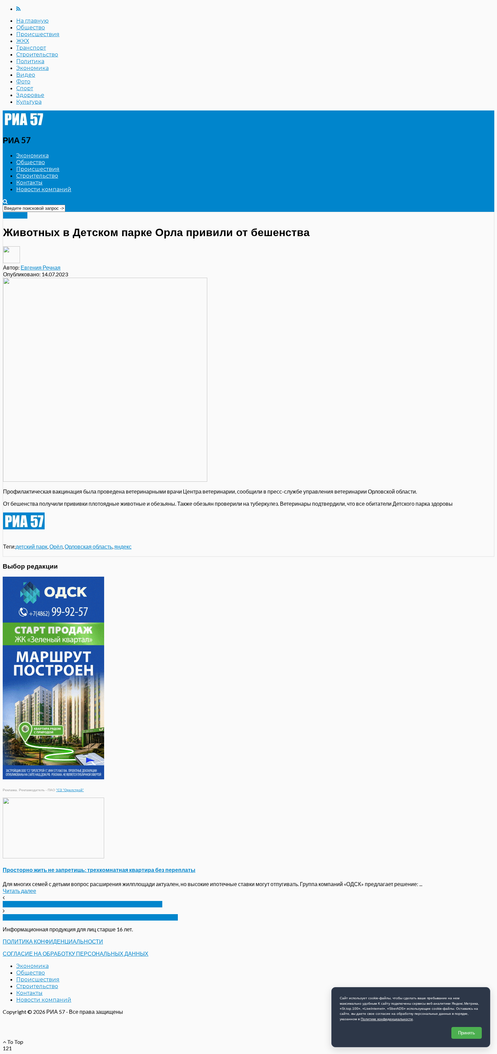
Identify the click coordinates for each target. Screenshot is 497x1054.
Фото (23, 81)
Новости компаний (43, 189)
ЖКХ (22, 41)
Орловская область (88, 546)
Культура (29, 102)
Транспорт (31, 48)
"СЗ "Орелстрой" (70, 790)
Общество (30, 27)
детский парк (31, 546)
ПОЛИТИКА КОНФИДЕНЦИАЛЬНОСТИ (53, 941)
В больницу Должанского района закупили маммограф (82, 904)
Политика (30, 61)
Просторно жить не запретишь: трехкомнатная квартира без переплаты (99, 870)
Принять (466, 1032)
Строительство (37, 54)
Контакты (29, 182)
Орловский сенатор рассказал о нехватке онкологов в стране (90, 917)
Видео (25, 75)
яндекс (123, 546)
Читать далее (19, 890)
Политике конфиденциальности (387, 1019)
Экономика (32, 68)
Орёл (56, 546)
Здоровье (30, 95)
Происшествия (38, 34)
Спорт (24, 88)
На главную (32, 21)
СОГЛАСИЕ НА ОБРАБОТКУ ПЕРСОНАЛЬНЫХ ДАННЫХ (75, 953)
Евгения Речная (41, 267)
